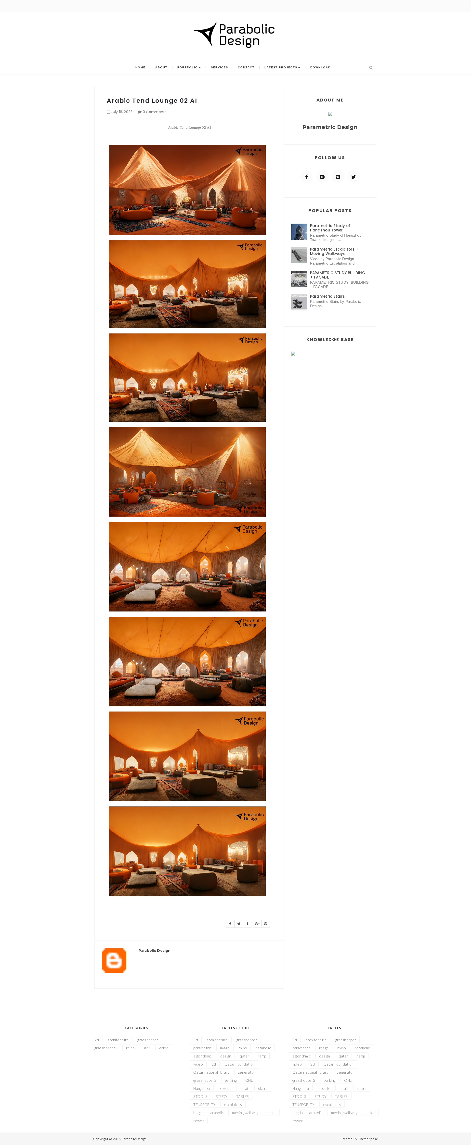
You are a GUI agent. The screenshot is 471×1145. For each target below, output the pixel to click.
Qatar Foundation (239, 1064)
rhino (130, 1048)
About (161, 67)
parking (231, 1080)
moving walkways (246, 1112)
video (164, 1048)
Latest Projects (280, 67)
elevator (226, 1088)
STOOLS (200, 1096)
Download (320, 67)
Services (219, 67)
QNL (249, 1080)
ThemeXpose (368, 1139)
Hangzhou (201, 1088)
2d (96, 1040)
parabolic (263, 1048)
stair (245, 1088)
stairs (263, 1088)
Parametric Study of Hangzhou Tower (330, 228)
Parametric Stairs (327, 296)
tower (198, 1121)
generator (246, 1072)
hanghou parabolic (208, 1112)
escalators (233, 1104)
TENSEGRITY (204, 1104)
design (225, 1056)
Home (140, 67)
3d (195, 1040)
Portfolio (187, 67)
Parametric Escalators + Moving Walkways (334, 251)
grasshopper (147, 1040)
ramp (262, 1056)
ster (146, 1048)
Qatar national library (211, 1072)
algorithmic (202, 1056)
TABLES (242, 1096)
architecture (118, 1040)
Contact (246, 67)
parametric (202, 1048)
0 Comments (155, 111)
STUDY (222, 1096)
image (225, 1048)
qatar (244, 1056)
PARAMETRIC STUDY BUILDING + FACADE (338, 275)
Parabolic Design (134, 1139)
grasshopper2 (106, 1048)
